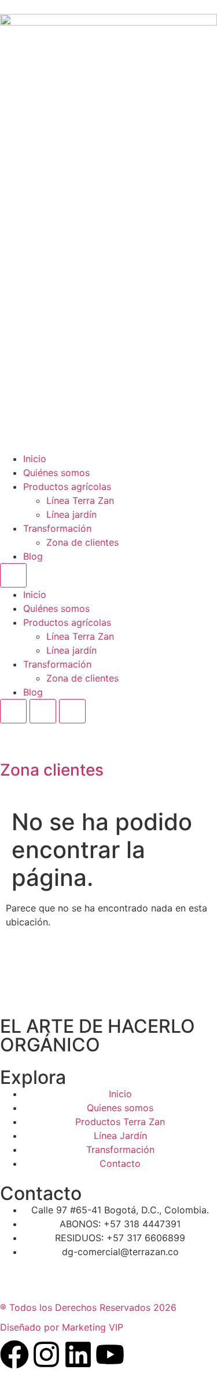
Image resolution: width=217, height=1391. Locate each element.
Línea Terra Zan (80, 500)
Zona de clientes (82, 542)
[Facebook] (14, 1354)
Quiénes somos (56, 472)
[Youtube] (109, 1354)
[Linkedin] (78, 1354)
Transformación (57, 528)
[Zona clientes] (14, 737)
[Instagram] (46, 1354)
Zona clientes (52, 770)
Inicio (34, 458)
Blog (33, 556)
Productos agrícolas (67, 486)
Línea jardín (71, 514)
